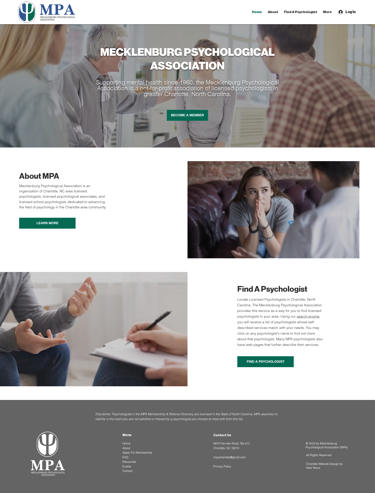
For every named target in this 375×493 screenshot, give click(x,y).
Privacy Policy (222, 466)
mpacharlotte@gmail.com (229, 457)
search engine (308, 316)
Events (126, 466)
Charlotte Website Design (322, 464)
